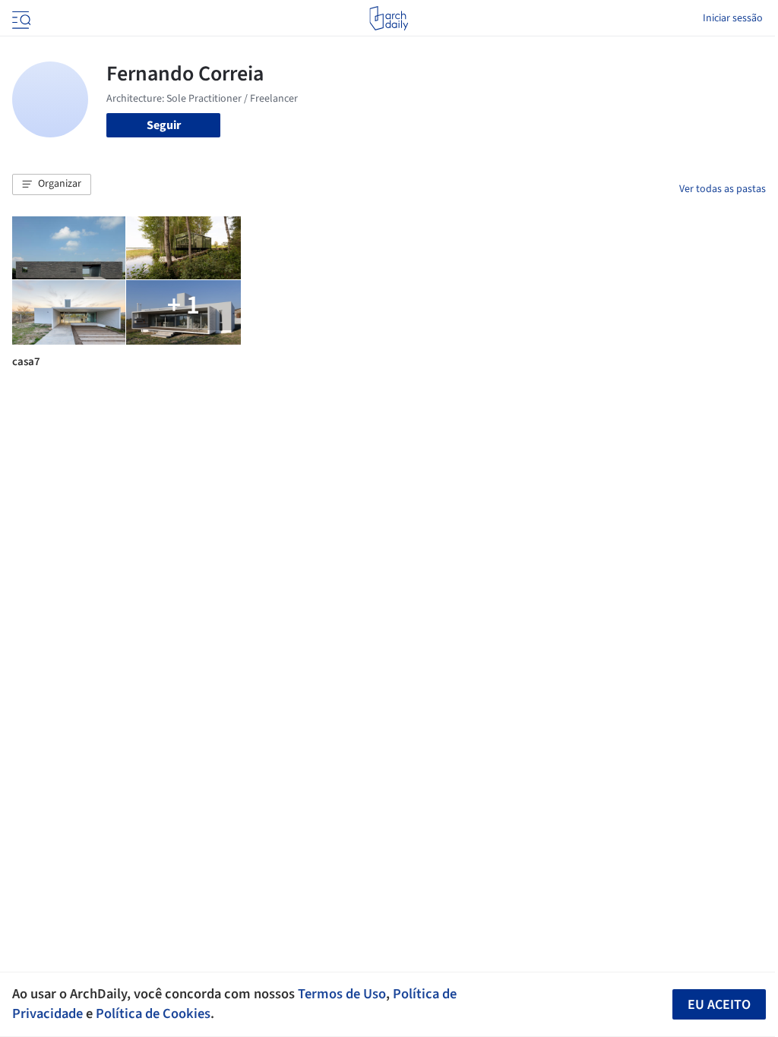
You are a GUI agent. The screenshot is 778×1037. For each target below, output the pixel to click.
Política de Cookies (153, 1013)
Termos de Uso (342, 994)
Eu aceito (719, 1004)
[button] (51, 184)
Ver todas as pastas (722, 189)
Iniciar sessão (733, 18)
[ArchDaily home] (388, 18)
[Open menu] (19, 18)
